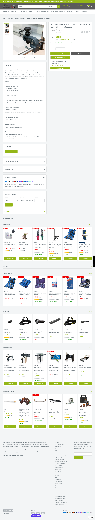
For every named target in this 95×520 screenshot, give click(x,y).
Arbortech (81, 409)
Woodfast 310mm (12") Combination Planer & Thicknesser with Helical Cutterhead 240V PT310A (24, 370)
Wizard (50, 409)
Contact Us (57, 448)
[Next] (92, 244)
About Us (57, 442)
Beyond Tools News (59, 504)
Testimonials (58, 487)
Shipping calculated (65, 39)
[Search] (58, 6)
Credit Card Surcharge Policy (61, 461)
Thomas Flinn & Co (37, 409)
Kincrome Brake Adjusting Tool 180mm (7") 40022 (69, 294)
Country (6, 197)
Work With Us (58, 446)
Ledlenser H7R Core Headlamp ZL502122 (23, 331)
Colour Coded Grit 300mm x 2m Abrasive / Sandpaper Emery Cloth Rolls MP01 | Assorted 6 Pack (24, 414)
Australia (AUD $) (6, 510)
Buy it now (80, 53)
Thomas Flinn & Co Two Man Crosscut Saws (39, 411)
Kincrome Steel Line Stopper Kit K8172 (40, 294)
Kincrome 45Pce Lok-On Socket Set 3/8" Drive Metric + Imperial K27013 (85, 295)
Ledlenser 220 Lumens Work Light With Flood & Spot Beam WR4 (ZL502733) (55, 332)
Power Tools (13, 11)
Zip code (36, 197)
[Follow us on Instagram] (37, 513)
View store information (57, 65)
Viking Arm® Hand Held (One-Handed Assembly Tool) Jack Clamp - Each (55, 246)
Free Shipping (10, 18)
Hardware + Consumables (42, 11)
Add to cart (60, 53)
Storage (30, 11)
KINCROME (66, 291)
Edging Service (58, 471)
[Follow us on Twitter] (34, 513)
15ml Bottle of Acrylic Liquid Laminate (10, 245)
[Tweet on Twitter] (87, 32)
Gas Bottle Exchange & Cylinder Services (62, 474)
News (56, 477)
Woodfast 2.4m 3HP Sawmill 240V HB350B (85, 368)
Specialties (69, 11)
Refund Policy (7, 211)
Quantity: (52, 48)
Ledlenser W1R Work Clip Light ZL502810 (9, 331)
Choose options (10, 258)
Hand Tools (22, 11)
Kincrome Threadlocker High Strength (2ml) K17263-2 (55, 294)
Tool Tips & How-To (59, 500)
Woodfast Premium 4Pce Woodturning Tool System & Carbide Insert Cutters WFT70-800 (54, 370)
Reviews (57, 485)
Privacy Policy (58, 452)
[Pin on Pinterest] (85, 32)
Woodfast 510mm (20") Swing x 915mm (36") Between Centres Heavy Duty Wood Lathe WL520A (70, 370)
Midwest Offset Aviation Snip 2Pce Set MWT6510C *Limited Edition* (40, 246)
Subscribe (78, 457)
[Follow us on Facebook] (32, 513)
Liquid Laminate (7, 242)
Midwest (35, 242)
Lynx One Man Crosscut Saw (10, 411)
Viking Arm (51, 242)
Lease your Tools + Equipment (62, 494)
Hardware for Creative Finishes (24, 410)
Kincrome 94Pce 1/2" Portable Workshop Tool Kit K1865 (69, 246)
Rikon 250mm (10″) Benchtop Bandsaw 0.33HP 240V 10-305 (85, 246)
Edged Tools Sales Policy (60, 463)
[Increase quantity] (63, 48)
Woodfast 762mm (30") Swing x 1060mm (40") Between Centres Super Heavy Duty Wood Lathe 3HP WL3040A (10, 370)
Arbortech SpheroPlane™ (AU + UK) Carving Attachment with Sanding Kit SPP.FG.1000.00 (85, 413)
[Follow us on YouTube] (39, 513)
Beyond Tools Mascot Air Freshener (24, 245)
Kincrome (66, 242)
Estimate (9, 205)
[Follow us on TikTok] (42, 513)
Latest (77, 11)
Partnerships (58, 479)
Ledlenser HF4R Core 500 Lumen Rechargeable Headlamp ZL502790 (84, 332)
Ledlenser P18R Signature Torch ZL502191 (39, 331)
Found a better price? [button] (60, 57)
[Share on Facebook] (82, 32)
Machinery (5, 11)
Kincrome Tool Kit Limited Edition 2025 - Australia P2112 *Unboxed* (24, 295)
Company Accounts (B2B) (60, 496)
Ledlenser (6, 329)
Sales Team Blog (58, 481)
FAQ (56, 450)
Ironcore (66, 409)
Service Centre (58, 465)
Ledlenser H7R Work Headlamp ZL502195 (68, 331)
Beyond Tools (22, 242)
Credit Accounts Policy (60, 498)
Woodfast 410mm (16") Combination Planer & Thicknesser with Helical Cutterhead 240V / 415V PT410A (39, 370)
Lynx (5, 409)
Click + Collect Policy (59, 459)
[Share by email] (89, 32)
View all (91, 224)
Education (57, 489)
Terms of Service (59, 467)
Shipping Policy (58, 457)
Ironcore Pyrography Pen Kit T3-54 (70, 411)
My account (79, 6)
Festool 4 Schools (59, 492)
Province (22, 197)
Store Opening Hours (59, 444)
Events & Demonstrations (61, 502)
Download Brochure (11, 151)
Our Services (58, 469)
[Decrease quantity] (57, 48)
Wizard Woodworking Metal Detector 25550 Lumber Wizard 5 (54, 412)
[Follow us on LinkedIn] (44, 513)
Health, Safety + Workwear (57, 11)
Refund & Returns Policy (60, 455)
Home (4, 18)
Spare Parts (84, 11)
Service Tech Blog (59, 483)
